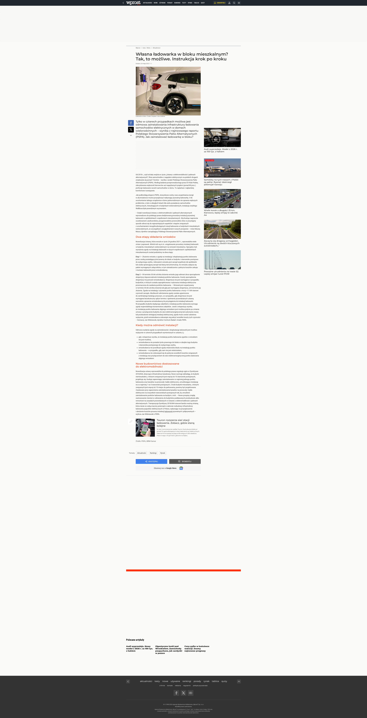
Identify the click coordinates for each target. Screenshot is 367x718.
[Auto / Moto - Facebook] (176, 693)
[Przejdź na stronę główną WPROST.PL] (123, 3)
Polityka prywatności (200, 685)
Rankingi (177, 3)
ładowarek (169, 411)
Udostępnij (153, 461)
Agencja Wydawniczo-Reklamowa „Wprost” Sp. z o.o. (188, 704)
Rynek (190, 3)
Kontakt (170, 685)
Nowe (156, 3)
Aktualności (147, 3)
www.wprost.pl (186, 713)
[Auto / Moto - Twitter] (183, 693)
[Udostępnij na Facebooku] (131, 123)
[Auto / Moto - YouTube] (190, 693)
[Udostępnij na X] (131, 129)
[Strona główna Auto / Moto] (133, 3)
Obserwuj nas (165, 468)
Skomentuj (186, 461)
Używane (162, 3)
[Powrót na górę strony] (239, 681)
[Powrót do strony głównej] (128, 681)
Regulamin (187, 685)
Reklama (178, 685)
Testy (184, 3)
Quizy (203, 3)
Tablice (196, 3)
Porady (170, 3)
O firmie (162, 685)
